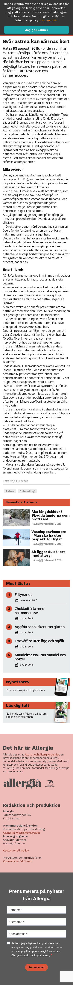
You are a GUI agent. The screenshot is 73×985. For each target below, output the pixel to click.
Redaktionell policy (16, 850)
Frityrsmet (23, 594)
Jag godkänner (36, 30)
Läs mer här (49, 20)
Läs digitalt (17, 705)
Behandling (27, 491)
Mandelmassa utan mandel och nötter (40, 656)
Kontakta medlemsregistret (21, 832)
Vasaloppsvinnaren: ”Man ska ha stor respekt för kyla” (48, 535)
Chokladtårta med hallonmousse (29, 610)
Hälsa (7, 48)
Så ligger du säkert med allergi (48, 554)
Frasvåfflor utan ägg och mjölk (39, 640)
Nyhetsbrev (17, 682)
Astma (10, 491)
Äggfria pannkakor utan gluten (40, 626)
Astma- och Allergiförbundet (42, 754)
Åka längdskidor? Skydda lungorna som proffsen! (50, 515)
